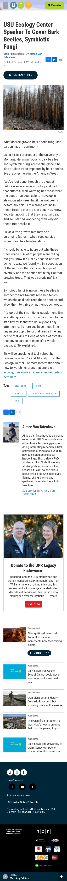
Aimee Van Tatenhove (44, 393)
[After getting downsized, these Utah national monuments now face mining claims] (14, 634)
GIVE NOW (33, 604)
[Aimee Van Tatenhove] (11, 432)
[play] (5, 876)
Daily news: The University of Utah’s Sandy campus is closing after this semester (44, 747)
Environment (33, 628)
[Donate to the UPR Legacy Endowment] (33, 536)
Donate (56, 5)
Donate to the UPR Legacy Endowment (33, 568)
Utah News (20, 385)
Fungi (39, 385)
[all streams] (62, 876)
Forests (19, 393)
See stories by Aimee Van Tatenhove (38, 492)
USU (17, 401)
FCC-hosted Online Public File (22, 802)
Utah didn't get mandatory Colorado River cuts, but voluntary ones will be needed (45, 701)
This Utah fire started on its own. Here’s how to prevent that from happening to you (43, 724)
